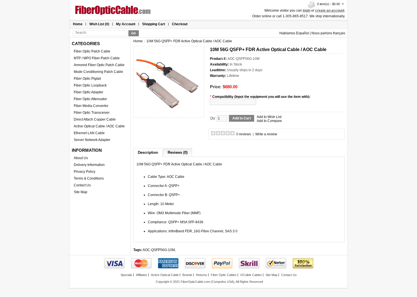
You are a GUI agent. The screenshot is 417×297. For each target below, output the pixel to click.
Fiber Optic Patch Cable (92, 51)
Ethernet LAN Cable (89, 133)
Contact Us (82, 185)
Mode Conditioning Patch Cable (98, 72)
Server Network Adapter (92, 140)
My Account (125, 24)
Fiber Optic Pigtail (87, 79)
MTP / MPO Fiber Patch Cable (97, 58)
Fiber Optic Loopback (90, 85)
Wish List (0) (99, 24)
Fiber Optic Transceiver (91, 113)
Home (78, 24)
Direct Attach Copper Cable (95, 119)
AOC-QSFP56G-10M (159, 250)
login (306, 10)
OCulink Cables (251, 275)
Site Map (80, 192)
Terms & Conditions (89, 178)
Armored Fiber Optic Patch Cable (99, 65)
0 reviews (243, 134)
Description (148, 152)
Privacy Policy (84, 172)
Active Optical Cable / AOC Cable (99, 126)
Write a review (266, 134)
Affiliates (141, 275)
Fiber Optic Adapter (88, 92)
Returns (201, 275)
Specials (126, 275)
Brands (187, 275)
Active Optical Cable (165, 275)
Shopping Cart (153, 24)
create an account (329, 10)
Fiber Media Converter (91, 106)
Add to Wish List (269, 117)
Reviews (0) (178, 152)
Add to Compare (269, 121)
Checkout (180, 24)
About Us (81, 158)
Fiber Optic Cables (224, 275)
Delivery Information (89, 165)
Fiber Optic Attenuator (90, 99)
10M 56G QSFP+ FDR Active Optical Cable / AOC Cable (189, 41)
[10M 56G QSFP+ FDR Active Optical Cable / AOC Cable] (168, 113)
